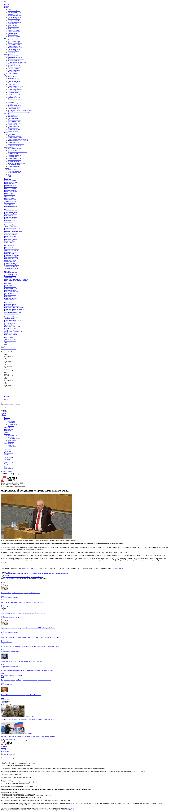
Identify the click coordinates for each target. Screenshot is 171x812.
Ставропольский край (14, 145)
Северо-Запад (8, 54)
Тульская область (13, 35)
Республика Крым (13, 51)
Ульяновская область (14, 97)
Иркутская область (13, 118)
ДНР (9, 176)
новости (3, 413)
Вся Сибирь (11, 115)
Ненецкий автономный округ (17, 62)
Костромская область (14, 22)
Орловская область (13, 27)
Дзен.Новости (32, 568)
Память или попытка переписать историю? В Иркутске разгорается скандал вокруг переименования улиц (35, 573)
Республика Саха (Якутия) (16, 158)
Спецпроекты (8, 443)
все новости (4, 702)
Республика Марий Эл (15, 88)
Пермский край (12, 84)
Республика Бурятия (14, 166)
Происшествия (8, 429)
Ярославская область (14, 36)
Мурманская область (14, 65)
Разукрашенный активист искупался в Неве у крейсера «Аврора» (23, 577)
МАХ (26, 568)
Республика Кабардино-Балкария (18, 139)
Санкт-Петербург (13, 73)
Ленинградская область (15, 64)
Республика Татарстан (14, 91)
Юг (5, 38)
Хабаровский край (13, 161)
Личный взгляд (12, 440)
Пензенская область (14, 83)
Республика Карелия (14, 70)
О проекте (4, 746)
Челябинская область (14, 105)
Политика (7, 418)
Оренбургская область (14, 81)
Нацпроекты (8, 430)
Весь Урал (11, 102)
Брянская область (13, 14)
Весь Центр (11, 9)
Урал (5, 100)
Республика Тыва (13, 128)
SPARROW (72, 808)
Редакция (3, 749)
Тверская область (13, 33)
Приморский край (13, 156)
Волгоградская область (15, 43)
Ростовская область (14, 49)
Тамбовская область (14, 31)
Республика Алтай (13, 126)
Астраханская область (14, 41)
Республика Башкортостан (16, 86)
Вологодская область (14, 60)
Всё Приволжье (12, 76)
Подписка (11, 445)
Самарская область (13, 92)
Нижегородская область (15, 80)
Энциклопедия (12, 435)
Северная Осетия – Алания (16, 144)
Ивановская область (14, 19)
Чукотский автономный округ (17, 163)
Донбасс (6, 168)
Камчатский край (13, 153)
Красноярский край (14, 121)
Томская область (13, 131)
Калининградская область (16, 59)
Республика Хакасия (14, 129)
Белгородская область (14, 12)
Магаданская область (14, 155)
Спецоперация (29, 716)
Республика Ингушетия (15, 137)
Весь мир (7, 4)
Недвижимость (12, 424)
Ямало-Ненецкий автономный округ (19, 112)
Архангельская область (15, 57)
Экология (7, 432)
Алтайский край (13, 116)
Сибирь (6, 113)
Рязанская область (13, 28)
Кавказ (6, 132)
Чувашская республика (15, 99)
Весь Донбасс (12, 169)
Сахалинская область (14, 160)
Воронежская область (14, 17)
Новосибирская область (15, 123)
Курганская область (14, 107)
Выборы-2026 (29, 733)
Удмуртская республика (15, 96)
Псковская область (13, 68)
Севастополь (12, 52)
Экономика (11, 421)
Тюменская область (14, 108)
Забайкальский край (14, 164)
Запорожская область (14, 171)
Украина (9, 642)
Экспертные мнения (14, 438)
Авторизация (5, 751)
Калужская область (13, 20)
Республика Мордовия (15, 89)
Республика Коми (13, 72)
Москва (6, 6)
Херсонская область (14, 172)
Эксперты (7, 434)
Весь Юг (10, 39)
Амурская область (13, 150)
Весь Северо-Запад (13, 56)
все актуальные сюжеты (8, 739)
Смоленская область (14, 30)
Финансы (11, 426)
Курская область (13, 23)
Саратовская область (14, 94)
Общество (7, 427)
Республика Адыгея (14, 46)
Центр (6, 7)
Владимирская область (15, 15)
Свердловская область (14, 104)
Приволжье (7, 75)
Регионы (3, 1)
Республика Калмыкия (15, 47)
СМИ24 (71, 809)
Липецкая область (13, 25)
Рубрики (3, 415)
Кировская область (13, 78)
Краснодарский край (14, 44)
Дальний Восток (9, 147)
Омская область (12, 124)
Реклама (6, 396)
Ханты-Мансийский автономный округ (20, 110)
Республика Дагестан (14, 136)
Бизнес (6, 419)
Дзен (76, 568)
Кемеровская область (14, 120)
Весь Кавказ (11, 134)
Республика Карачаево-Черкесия (18, 140)
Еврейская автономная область (17, 152)
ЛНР (9, 174)
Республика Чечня (13, 142)
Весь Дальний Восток (14, 148)
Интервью (11, 442)
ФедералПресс (117, 568)
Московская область (14, 11)
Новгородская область (14, 67)
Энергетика (11, 422)
